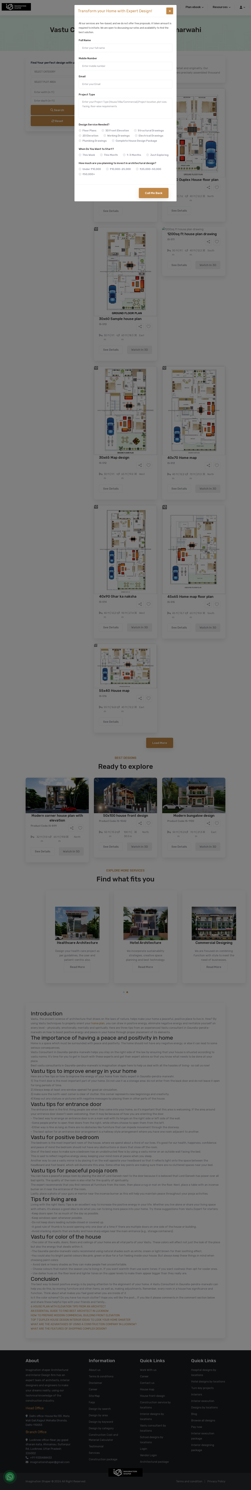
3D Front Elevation (117, 130)
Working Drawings (118, 135)
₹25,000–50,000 (150, 169)
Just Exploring (159, 154)
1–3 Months (134, 154)
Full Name (85, 40)
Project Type (87, 94)
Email (82, 76)
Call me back (153, 193)
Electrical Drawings (151, 135)
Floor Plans (89, 130)
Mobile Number (88, 58)
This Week (88, 154)
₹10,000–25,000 (120, 169)
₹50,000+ (88, 174)
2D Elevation (90, 135)
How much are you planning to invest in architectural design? (117, 163)
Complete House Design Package (136, 140)
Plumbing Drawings (94, 140)
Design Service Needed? (94, 124)
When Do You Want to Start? (96, 149)
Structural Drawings (151, 130)
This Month (111, 154)
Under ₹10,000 (91, 169)
